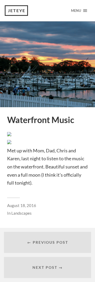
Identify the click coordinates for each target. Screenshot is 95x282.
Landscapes (21, 213)
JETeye (16, 10)
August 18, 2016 (21, 205)
